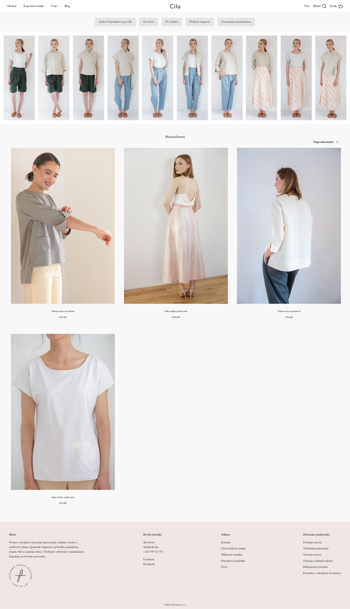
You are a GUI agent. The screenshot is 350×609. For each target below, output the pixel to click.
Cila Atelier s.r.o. (178, 604)
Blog (67, 6)
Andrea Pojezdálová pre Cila (115, 22)
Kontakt (226, 542)
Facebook (148, 559)
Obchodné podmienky (315, 548)
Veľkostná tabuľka (231, 555)
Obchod (11, 6)
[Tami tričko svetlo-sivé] (63, 412)
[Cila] (175, 6)
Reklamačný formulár (315, 567)
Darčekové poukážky (233, 561)
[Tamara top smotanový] (289, 226)
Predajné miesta (312, 542)
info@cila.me (150, 547)
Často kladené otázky (233, 548)
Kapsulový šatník (33, 6)
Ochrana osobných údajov (318, 561)
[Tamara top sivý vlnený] (63, 226)
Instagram (149, 564)
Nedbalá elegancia (199, 22)
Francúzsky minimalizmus (236, 22)
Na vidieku (172, 22)
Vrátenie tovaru (312, 555)
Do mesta (148, 22)
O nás (54, 6)
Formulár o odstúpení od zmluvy (322, 573)
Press (224, 567)
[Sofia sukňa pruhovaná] (176, 226)
